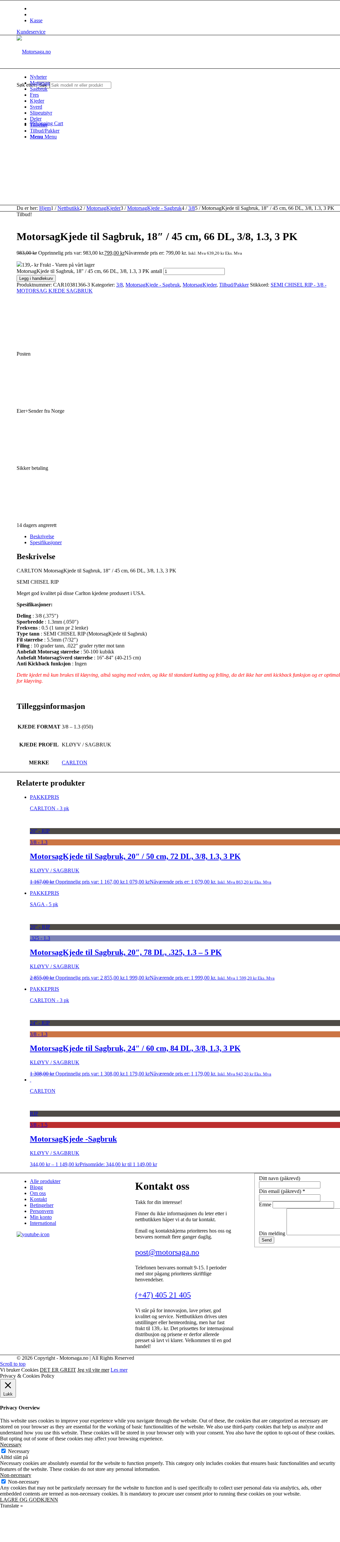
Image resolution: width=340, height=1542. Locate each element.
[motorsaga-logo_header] (34, 51)
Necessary (19, 1451)
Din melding (273, 1233)
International (43, 1223)
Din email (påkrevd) (282, 1191)
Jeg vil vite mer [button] (93, 1370)
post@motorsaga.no (167, 1252)
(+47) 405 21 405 (163, 1295)
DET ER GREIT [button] (58, 1370)
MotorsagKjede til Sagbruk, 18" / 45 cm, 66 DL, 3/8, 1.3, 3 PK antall (89, 271)
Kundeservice (31, 32)
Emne (266, 1204)
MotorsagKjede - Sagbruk (153, 285)
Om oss (38, 1193)
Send (267, 1240)
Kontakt (38, 1199)
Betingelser (41, 1205)
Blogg (36, 1187)
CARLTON (74, 762)
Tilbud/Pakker (234, 285)
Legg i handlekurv (36, 278)
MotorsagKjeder (199, 285)
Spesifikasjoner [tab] (46, 542)
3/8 (119, 285)
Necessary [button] (11, 1444)
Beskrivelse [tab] (42, 536)
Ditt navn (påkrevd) (279, 1178)
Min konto (41, 1217)
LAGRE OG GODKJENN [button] (29, 1499)
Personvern (41, 1211)
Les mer (119, 1370)
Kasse (36, 20)
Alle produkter (45, 1181)
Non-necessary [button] (15, 1475)
